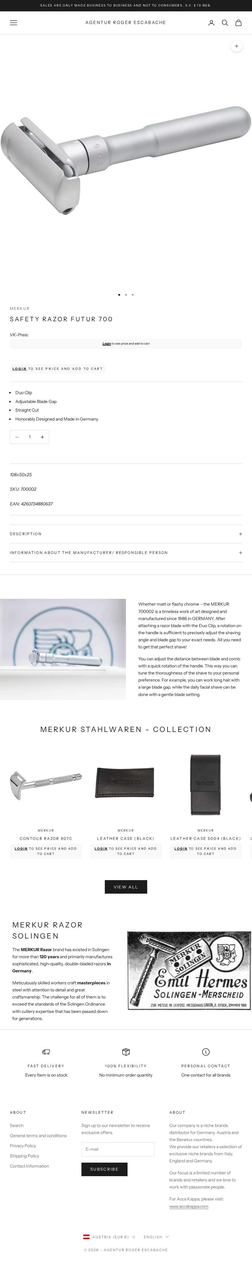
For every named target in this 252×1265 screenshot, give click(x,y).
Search (16, 1125)
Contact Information (29, 1166)
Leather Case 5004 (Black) (206, 838)
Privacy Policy (23, 1145)
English (153, 1237)
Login (107, 344)
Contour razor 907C (46, 838)
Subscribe (104, 1169)
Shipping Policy (24, 1156)
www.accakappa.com (188, 1206)
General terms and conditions (38, 1135)
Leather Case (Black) (126, 838)
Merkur (20, 308)
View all (126, 886)
